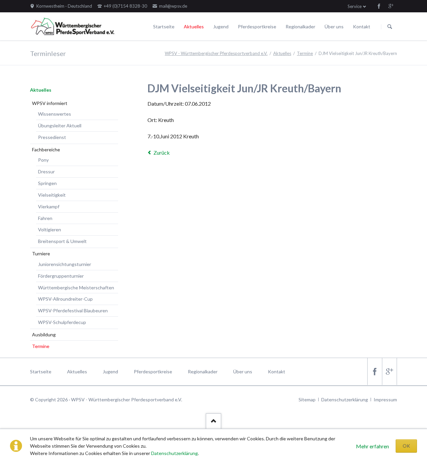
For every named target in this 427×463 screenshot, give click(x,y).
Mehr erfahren (372, 446)
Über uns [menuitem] (242, 371)
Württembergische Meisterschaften (76, 287)
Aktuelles (194, 26)
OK (406, 446)
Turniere (41, 253)
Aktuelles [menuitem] (77, 371)
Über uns (334, 26)
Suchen (389, 26)
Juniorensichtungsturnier (64, 264)
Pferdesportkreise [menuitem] (153, 371)
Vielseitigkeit (52, 195)
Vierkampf (48, 206)
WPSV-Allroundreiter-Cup (65, 299)
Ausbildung (44, 334)
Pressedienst (52, 137)
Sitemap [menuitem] (307, 399)
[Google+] (391, 6)
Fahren (45, 218)
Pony (43, 160)
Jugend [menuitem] (110, 371)
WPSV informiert (49, 103)
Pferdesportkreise (257, 26)
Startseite (163, 26)
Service (355, 6)
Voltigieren (49, 229)
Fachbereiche (46, 149)
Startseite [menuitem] (40, 371)
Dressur (46, 171)
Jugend (221, 26)
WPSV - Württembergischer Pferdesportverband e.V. (216, 53)
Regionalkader (300, 26)
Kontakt (361, 26)
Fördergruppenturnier (61, 276)
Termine (305, 53)
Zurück (161, 152)
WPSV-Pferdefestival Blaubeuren (73, 310)
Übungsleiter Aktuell (59, 125)
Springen (47, 183)
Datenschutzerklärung (174, 453)
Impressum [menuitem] (385, 399)
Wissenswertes (54, 114)
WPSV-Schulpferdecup (62, 322)
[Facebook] (379, 6)
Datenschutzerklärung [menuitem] (344, 399)
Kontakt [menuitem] (276, 371)
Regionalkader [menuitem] (203, 371)
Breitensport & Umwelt (62, 241)
